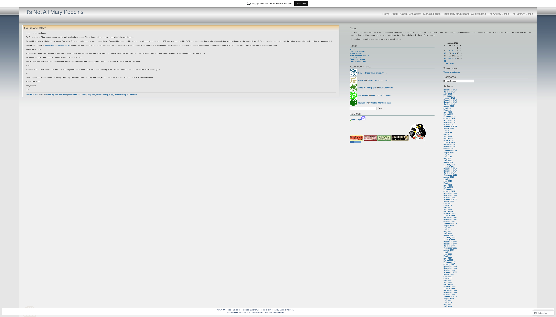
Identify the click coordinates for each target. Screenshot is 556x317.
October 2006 (449, 270)
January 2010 (449, 191)
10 (445, 53)
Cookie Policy (278, 312)
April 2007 (447, 258)
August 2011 (448, 153)
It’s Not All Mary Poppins (54, 12)
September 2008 (450, 224)
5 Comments (132, 95)
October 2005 (449, 295)
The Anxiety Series (498, 13)
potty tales (63, 95)
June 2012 (447, 132)
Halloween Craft (386, 88)
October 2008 (449, 222)
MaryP (48, 95)
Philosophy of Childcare (456, 13)
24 (445, 58)
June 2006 (447, 278)
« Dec (445, 64)
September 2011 (450, 151)
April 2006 (447, 282)
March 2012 (448, 139)
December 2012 (450, 120)
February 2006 (449, 286)
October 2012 (449, 124)
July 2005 (447, 301)
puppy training (120, 95)
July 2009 (447, 203)
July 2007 (447, 252)
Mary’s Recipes (431, 13)
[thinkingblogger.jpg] (400, 140)
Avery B (361, 80)
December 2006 (450, 266)
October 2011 (449, 149)
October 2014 (449, 92)
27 (453, 58)
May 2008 (447, 232)
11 (447, 53)
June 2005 (447, 303)
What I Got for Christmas (381, 95)
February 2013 (449, 116)
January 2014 (449, 98)
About (395, 13)
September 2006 (450, 272)
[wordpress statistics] (355, 143)
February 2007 (449, 262)
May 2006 (447, 280)
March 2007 (448, 260)
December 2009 (450, 193)
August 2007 (448, 250)
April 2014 (447, 94)
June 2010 (447, 181)
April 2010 (447, 185)
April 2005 (447, 307)
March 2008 (448, 236)
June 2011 (447, 157)
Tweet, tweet (450, 68)
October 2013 (449, 104)
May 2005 (447, 305)
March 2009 (448, 211)
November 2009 (450, 195)
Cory (360, 73)
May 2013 (447, 110)
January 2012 (449, 143)
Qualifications (478, 13)
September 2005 (450, 297)
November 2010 (450, 171)
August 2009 (448, 201)
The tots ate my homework (379, 80)
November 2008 (450, 220)
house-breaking (102, 95)
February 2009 (449, 213)
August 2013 (448, 106)
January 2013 (449, 118)
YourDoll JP (363, 103)
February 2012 (449, 141)
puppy (111, 95)
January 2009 (449, 216)
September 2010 (450, 175)
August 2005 (448, 299)
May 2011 (447, 159)
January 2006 (449, 288)
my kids (55, 95)
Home (385, 13)
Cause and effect (34, 28)
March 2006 (448, 284)
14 (455, 53)
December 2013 (450, 100)
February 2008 (449, 238)
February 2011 (449, 165)
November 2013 (450, 102)
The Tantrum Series (522, 13)
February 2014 (449, 96)
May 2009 (447, 207)
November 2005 (450, 293)
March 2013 (448, 114)
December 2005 (450, 290)
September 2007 (450, 248)
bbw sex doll (363, 95)
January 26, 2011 (32, 95)
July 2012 (447, 130)
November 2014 (450, 90)
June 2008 (447, 230)
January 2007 (449, 264)
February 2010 (449, 189)
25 (448, 58)
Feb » (452, 64)
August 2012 (448, 128)
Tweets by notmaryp (451, 72)
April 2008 (447, 234)
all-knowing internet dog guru (57, 45)
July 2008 (447, 228)
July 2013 (447, 108)
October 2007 (449, 246)
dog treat (91, 95)
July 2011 (447, 155)
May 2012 (447, 134)
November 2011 (450, 147)
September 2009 (450, 199)
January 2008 (449, 240)
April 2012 (447, 136)
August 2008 (448, 226)
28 (455, 58)
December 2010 (450, 169)
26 (450, 58)
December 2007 (450, 242)
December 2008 (450, 218)
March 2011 (448, 163)
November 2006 (450, 268)
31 (445, 61)
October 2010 (449, 173)
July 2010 (447, 179)
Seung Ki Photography (367, 88)
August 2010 (448, 177)
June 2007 (447, 254)
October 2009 (449, 197)
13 (453, 53)
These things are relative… (376, 73)
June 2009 (447, 205)
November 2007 (450, 244)
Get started (301, 3)
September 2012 (450, 126)
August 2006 (448, 274)
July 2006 (447, 276)
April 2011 (447, 161)
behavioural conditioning (77, 95)
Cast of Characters (410, 13)
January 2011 (449, 167)
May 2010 (447, 183)
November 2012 (450, 122)
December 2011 (450, 145)
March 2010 (448, 187)
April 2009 (447, 209)
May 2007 (447, 256)
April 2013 (447, 112)
